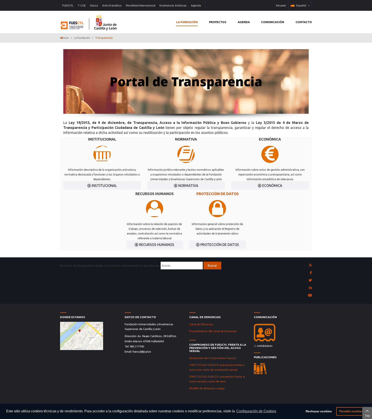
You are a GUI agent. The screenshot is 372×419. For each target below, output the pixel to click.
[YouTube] (310, 295)
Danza (94, 5)
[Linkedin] (310, 287)
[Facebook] (311, 272)
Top (367, 415)
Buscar (212, 265)
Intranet (281, 5)
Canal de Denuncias (201, 324)
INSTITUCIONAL (104, 186)
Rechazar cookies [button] (319, 411)
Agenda (196, 5)
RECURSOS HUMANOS (156, 245)
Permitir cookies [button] (351, 411)
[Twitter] (310, 280)
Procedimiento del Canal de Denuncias (213, 331)
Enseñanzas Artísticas (173, 5)
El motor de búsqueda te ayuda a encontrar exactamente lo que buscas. (110, 265)
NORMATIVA (187, 186)
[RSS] (310, 265)
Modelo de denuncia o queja (207, 388)
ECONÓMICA (271, 186)
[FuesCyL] (89, 21)
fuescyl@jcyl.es (142, 351)
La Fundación (82, 37)
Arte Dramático (112, 5)
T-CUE (82, 5)
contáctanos (265, 345)
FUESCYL (67, 5)
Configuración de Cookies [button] (256, 411)
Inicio (65, 37)
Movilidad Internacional (140, 5)
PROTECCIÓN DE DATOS (217, 194)
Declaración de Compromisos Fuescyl (212, 358)
